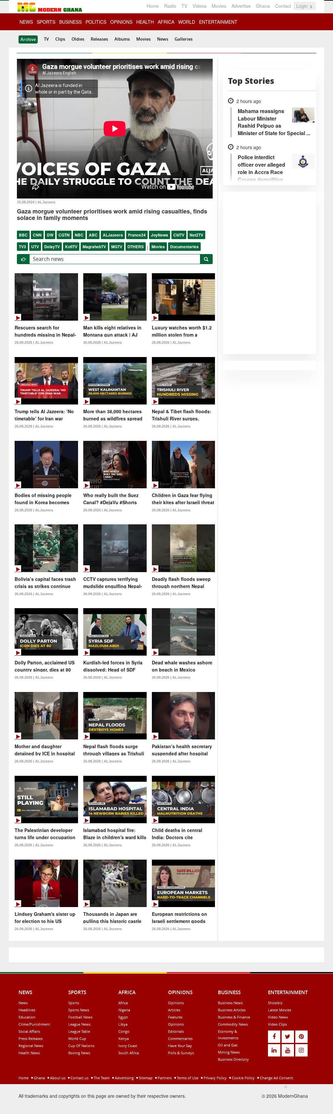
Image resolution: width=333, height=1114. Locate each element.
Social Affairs (29, 1031)
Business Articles (232, 1009)
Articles (174, 1009)
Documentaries (184, 247)
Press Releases (31, 1038)
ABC (93, 235)
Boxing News (79, 1052)
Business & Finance (234, 1017)
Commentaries (180, 1038)
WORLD (186, 22)
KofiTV (71, 247)
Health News (29, 1052)
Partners (164, 1077)
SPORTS (46, 22)
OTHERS (135, 247)
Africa (123, 1002)
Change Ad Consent (276, 1077)
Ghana (263, 6)
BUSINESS (70, 22)
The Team (101, 1077)
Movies (219, 6)
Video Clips (277, 1024)
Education (27, 1017)
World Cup (77, 1038)
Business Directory (233, 1059)
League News (79, 1024)
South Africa (128, 1052)
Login (302, 6)
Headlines (27, 1009)
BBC (23, 235)
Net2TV (196, 235)
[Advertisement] (164, 1098)
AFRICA (166, 22)
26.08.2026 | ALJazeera (34, 342)
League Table (79, 1031)
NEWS (26, 22)
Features (175, 1017)
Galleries (184, 39)
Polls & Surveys (181, 1052)
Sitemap (145, 1077)
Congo (123, 1031)
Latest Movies (279, 1009)
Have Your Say (180, 1045)
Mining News (229, 1052)
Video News (278, 1017)
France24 (137, 235)
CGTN (64, 235)
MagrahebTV (94, 247)
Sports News (78, 1009)
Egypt (123, 1017)
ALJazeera (113, 235)
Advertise (241, 6)
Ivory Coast (127, 1045)
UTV (35, 247)
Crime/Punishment (34, 1024)
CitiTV (178, 235)
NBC (79, 235)
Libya (122, 1024)
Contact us (79, 1077)
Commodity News (233, 1024)
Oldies (78, 39)
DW (50, 235)
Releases (99, 39)
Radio (170, 6)
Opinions (176, 1002)
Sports (73, 1002)
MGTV (116, 247)
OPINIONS (121, 22)
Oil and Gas (227, 1045)
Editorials (176, 1031)
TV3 (22, 247)
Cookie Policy (243, 1077)
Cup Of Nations (81, 1045)
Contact (283, 6)
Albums (122, 39)
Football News (80, 1017)
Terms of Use (187, 1077)
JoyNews (159, 235)
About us (57, 1077)
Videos (199, 6)
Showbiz (275, 1002)
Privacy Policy (215, 1077)
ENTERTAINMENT (218, 22)
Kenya (123, 1038)
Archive (28, 39)
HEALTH (145, 22)
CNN (37, 235)
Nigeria (124, 1009)
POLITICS (96, 22)
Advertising (124, 1077)
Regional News (31, 1045)
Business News (230, 1002)
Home (153, 6)
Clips (60, 39)
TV (184, 6)
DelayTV (52, 247)
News (162, 39)
